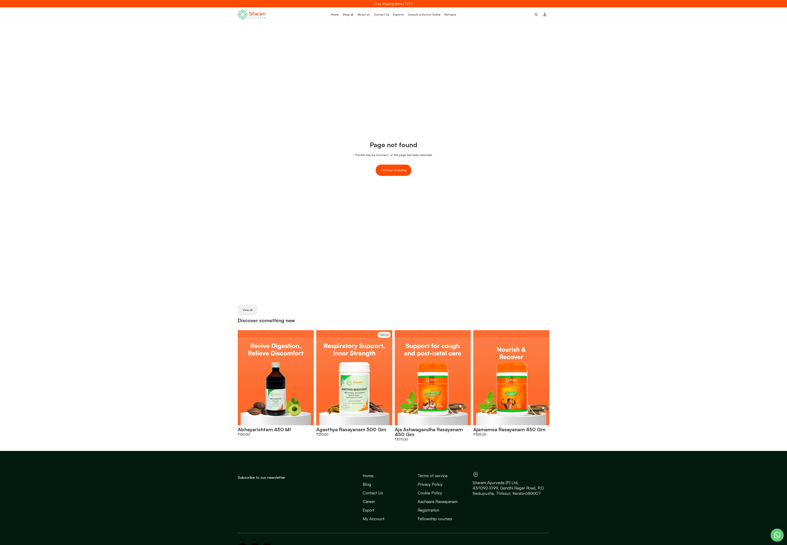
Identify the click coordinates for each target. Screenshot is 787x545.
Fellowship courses (435, 518)
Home (368, 475)
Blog (367, 484)
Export (368, 510)
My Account (373, 518)
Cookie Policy (430, 492)
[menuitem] (335, 14)
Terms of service (433, 475)
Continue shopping (393, 170)
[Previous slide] (244, 377)
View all (247, 310)
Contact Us (373, 492)
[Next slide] (307, 377)
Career (369, 501)
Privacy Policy (430, 484)
